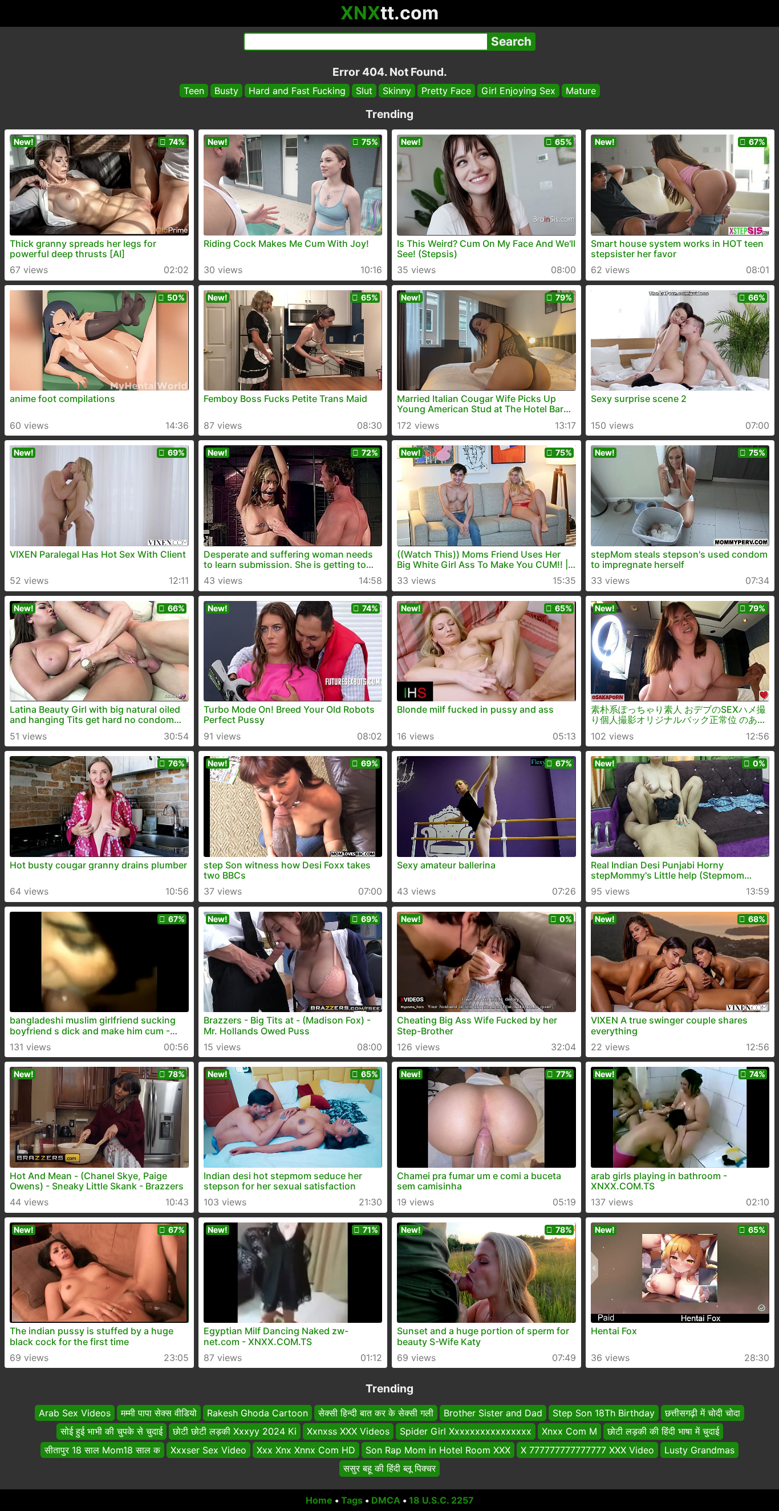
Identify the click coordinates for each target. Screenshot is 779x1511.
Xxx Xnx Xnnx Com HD (306, 1449)
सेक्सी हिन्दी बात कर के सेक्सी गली (375, 1413)
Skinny (397, 90)
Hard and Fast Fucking (297, 90)
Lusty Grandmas (699, 1449)
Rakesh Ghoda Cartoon (257, 1413)
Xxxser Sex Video (208, 1449)
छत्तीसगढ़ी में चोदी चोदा (702, 1413)
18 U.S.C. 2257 (441, 1500)
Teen (194, 90)
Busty (226, 90)
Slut (364, 90)
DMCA (385, 1500)
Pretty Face (446, 90)
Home (319, 1500)
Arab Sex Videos (75, 1413)
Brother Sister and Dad (493, 1413)
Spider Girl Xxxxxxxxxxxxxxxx (465, 1431)
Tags (352, 1500)
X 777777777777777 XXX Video (587, 1449)
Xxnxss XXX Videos (348, 1431)
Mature (581, 90)
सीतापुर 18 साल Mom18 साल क (102, 1449)
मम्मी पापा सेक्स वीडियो (159, 1413)
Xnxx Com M (569, 1431)
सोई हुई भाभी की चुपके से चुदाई (111, 1431)
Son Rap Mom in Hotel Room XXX (438, 1449)
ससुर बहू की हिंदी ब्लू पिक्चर (389, 1468)
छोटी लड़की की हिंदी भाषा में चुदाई (663, 1431)
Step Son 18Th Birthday (604, 1413)
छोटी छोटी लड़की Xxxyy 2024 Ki (235, 1431)
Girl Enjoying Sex (518, 90)
